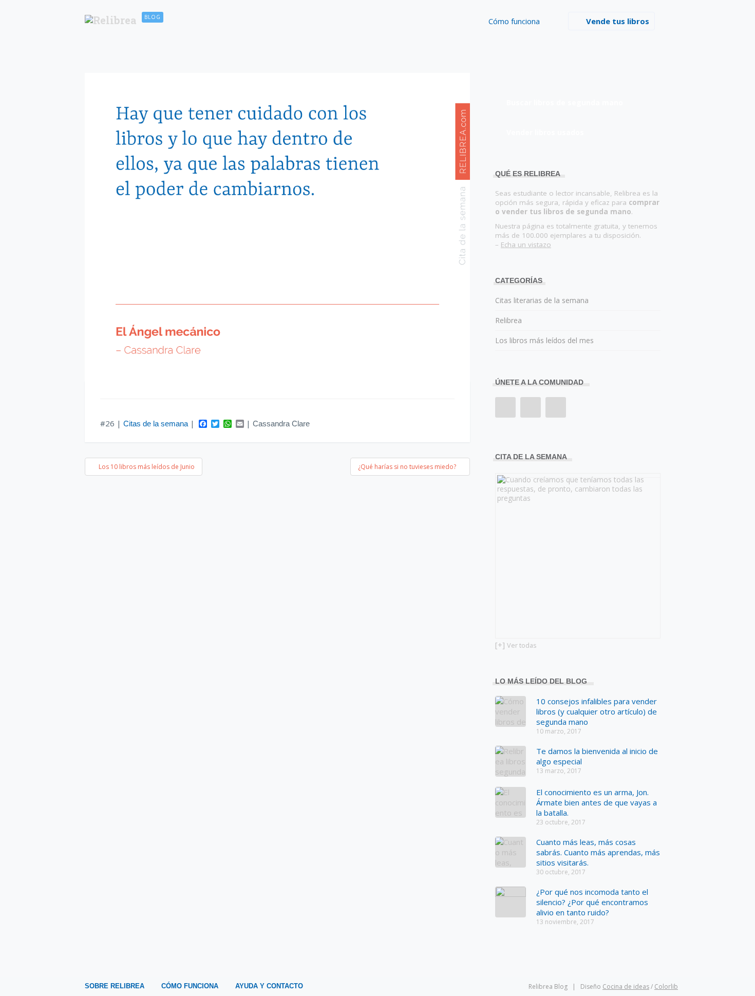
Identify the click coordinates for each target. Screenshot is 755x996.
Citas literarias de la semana (542, 300)
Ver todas (522, 645)
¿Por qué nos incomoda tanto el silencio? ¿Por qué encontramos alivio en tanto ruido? (592, 902)
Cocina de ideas (625, 986)
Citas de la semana (155, 423)
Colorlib (666, 986)
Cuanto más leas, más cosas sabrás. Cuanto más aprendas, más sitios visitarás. (598, 852)
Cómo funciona (514, 21)
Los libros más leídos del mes (544, 340)
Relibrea (508, 320)
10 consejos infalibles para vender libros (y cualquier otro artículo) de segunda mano (596, 711)
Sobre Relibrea (114, 986)
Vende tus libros (617, 21)
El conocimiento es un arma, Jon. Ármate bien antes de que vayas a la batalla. (596, 802)
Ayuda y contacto (269, 986)
